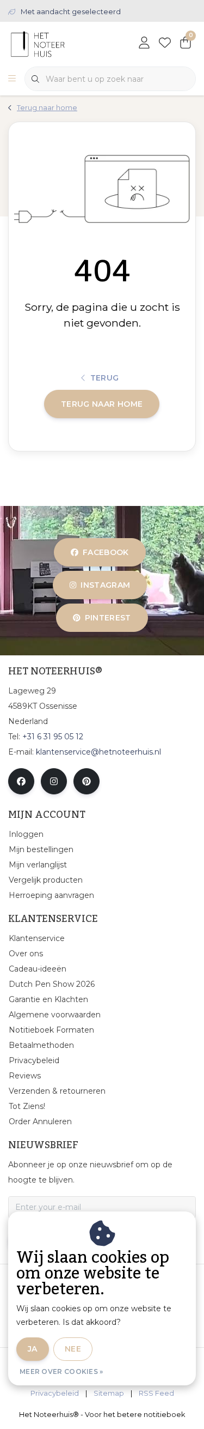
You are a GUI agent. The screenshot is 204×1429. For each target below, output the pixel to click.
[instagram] (54, 781)
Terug (104, 378)
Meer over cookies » (61, 1371)
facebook (106, 552)
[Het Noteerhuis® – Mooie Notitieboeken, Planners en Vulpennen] (58, 43)
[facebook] (21, 781)
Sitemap (109, 1393)
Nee (73, 1349)
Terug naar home (102, 404)
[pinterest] (86, 781)
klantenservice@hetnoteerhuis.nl (98, 752)
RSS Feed (156, 1393)
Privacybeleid (54, 1393)
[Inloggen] (144, 43)
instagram (105, 585)
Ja (33, 1349)
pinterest (108, 618)
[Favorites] (164, 43)
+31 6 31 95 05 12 (52, 736)
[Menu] (12, 79)
